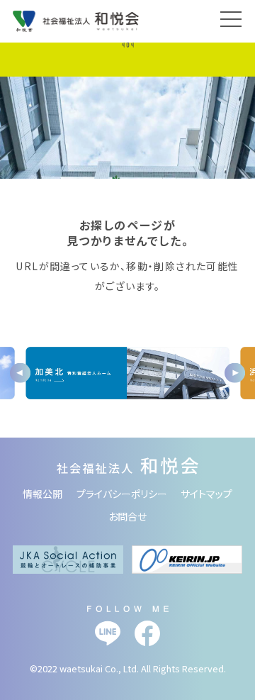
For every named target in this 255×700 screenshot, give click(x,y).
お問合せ (127, 516)
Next (235, 372)
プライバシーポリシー (121, 494)
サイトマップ (206, 494)
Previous (20, 372)
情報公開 (42, 494)
